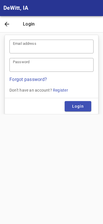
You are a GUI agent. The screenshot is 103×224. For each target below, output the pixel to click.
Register (60, 90)
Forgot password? (28, 79)
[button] (7, 24)
